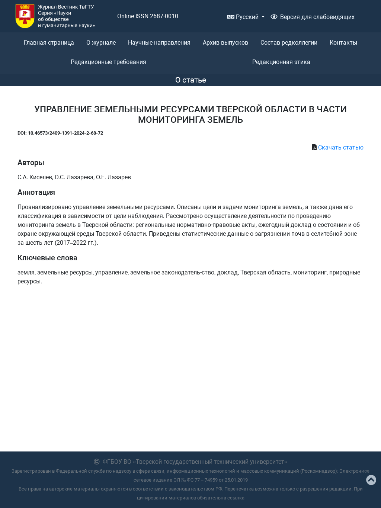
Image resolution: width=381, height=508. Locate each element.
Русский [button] (247, 16)
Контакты (343, 42)
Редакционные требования (108, 61)
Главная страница (49, 42)
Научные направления (159, 42)
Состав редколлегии (288, 42)
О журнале (101, 42)
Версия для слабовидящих (317, 16)
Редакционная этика (281, 61)
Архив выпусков (225, 42)
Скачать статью (341, 147)
